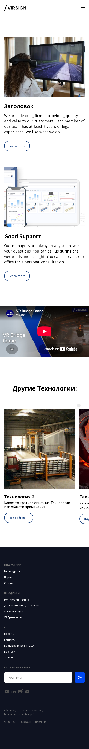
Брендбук (10, 651)
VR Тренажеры (13, 617)
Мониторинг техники (17, 599)
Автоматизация (13, 611)
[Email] (27, 691)
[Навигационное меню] (82, 7)
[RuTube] (20, 691)
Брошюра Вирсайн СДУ (19, 645)
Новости (9, 634)
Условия (9, 657)
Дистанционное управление (22, 605)
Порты (8, 577)
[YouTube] (6, 691)
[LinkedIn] (13, 691)
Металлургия (12, 571)
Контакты (10, 640)
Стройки (9, 583)
